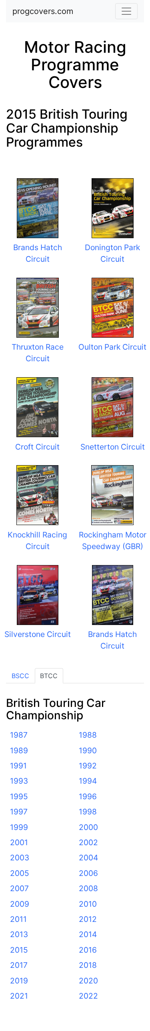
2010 (88, 904)
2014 (88, 934)
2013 (19, 934)
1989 (19, 750)
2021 (19, 996)
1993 (19, 781)
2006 (88, 873)
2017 (19, 965)
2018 (88, 965)
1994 (88, 781)
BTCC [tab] (49, 676)
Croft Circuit (37, 447)
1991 (18, 765)
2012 (88, 919)
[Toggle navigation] (126, 11)
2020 (88, 980)
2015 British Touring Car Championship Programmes (67, 128)
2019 (19, 980)
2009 (19, 904)
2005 (19, 873)
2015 (19, 950)
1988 (88, 735)
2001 (19, 842)
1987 (19, 735)
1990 (88, 750)
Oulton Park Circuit (112, 347)
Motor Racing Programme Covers (75, 64)
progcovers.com (42, 11)
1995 (19, 796)
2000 (88, 827)
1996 (88, 796)
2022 (88, 996)
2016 (88, 950)
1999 (19, 827)
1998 (88, 811)
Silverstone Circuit (37, 634)
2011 (18, 919)
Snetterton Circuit (112, 447)
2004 (88, 857)
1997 (19, 811)
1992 (88, 765)
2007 (19, 888)
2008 (88, 888)
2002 (88, 842)
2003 (19, 857)
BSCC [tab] (20, 676)
